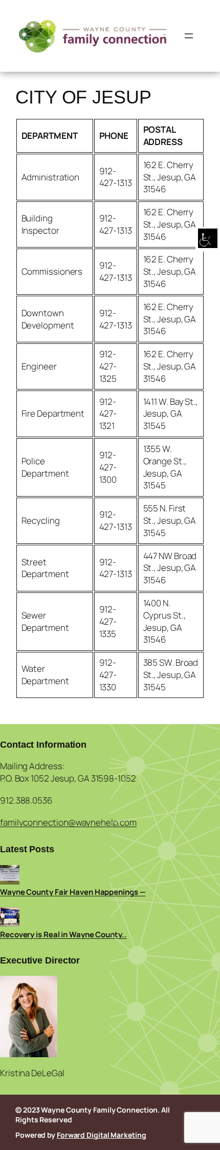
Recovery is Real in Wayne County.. (63, 934)
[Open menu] (189, 36)
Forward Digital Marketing (101, 1135)
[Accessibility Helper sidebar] (207, 239)
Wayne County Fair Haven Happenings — (72, 892)
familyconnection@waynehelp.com (68, 822)
